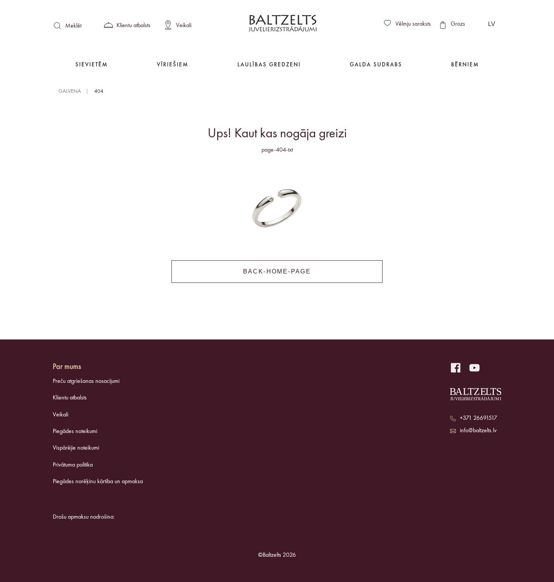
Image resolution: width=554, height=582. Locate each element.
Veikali (60, 415)
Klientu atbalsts (70, 398)
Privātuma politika (73, 465)
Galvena (69, 91)
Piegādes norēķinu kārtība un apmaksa (98, 482)
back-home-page (277, 271)
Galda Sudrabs (376, 65)
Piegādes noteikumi (75, 431)
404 (98, 91)
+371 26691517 (478, 418)
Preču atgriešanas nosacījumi (86, 381)
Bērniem (465, 65)
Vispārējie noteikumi (76, 448)
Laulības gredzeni (269, 65)
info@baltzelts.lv (478, 431)
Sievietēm (91, 65)
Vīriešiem (172, 65)
